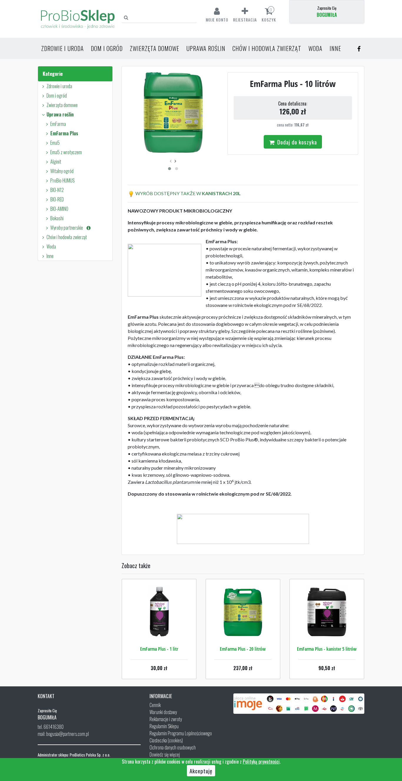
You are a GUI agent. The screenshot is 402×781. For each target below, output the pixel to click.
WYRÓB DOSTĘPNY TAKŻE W (168, 193)
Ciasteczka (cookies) (166, 740)
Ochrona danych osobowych (172, 747)
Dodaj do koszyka (296, 142)
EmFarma (58, 123)
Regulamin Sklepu (164, 726)
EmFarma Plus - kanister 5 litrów (327, 649)
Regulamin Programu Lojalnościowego (180, 733)
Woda (315, 48)
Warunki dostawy (163, 712)
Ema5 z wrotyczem (66, 152)
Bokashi (57, 218)
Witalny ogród (62, 171)
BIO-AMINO (59, 208)
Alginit (55, 161)
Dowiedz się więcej (164, 754)
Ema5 (55, 142)
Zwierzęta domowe (154, 48)
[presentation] (171, 160)
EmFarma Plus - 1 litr (159, 649)
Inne (335, 48)
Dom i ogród (107, 48)
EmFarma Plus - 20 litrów (243, 649)
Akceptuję (201, 771)
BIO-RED (57, 199)
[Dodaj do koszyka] (159, 629)
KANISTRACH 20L (221, 193)
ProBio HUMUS (62, 180)
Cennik (155, 704)
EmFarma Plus (64, 133)
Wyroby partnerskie (68, 227)
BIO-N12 (57, 189)
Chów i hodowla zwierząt (266, 48)
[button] (169, 169)
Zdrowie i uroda (62, 48)
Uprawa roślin (205, 48)
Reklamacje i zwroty (165, 719)
